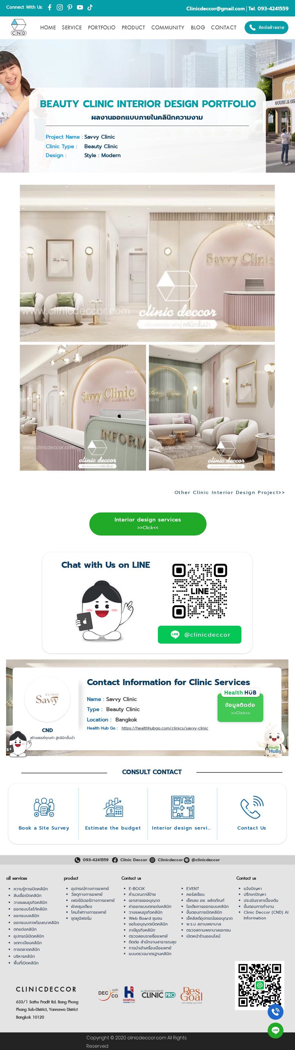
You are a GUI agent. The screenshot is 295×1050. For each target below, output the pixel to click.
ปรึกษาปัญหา (255, 894)
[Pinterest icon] (70, 7)
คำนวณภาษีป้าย (142, 894)
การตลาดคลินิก (27, 950)
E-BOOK (137, 889)
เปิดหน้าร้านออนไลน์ (203, 936)
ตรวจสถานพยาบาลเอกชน (208, 930)
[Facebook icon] (50, 7)
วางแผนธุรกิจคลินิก (30, 903)
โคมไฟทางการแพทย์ (88, 912)
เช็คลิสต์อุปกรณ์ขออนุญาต (209, 918)
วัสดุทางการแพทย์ (87, 894)
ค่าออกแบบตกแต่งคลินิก (150, 907)
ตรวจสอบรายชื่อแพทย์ (148, 936)
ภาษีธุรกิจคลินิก (142, 930)
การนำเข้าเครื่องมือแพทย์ (150, 948)
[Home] (275, 1012)
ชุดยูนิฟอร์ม (81, 918)
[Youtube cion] (80, 7)
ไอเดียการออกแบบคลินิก (207, 907)
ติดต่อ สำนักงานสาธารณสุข (152, 942)
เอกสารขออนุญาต (144, 901)
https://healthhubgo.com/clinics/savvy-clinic (165, 728)
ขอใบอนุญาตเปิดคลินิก (148, 924)
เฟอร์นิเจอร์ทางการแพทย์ (93, 901)
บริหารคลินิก (24, 956)
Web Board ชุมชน (145, 918)
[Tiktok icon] (90, 7)
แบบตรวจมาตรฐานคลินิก (150, 954)
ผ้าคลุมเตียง (81, 907)
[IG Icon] (60, 7)
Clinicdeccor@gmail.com (215, 8)
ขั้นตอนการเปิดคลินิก (204, 912)
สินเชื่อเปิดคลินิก (27, 896)
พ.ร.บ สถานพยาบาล (203, 924)
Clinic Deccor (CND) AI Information (266, 915)
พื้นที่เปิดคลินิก (26, 963)
